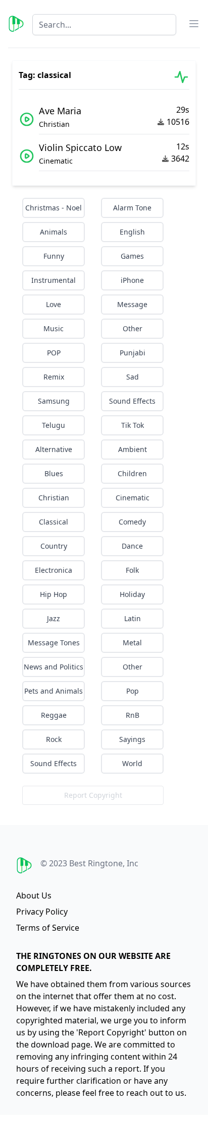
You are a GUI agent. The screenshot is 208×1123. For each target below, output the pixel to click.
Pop (132, 691)
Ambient (132, 449)
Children (132, 473)
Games (132, 256)
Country (53, 546)
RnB (132, 715)
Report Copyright (93, 795)
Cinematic (132, 497)
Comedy (132, 522)
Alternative (53, 449)
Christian (53, 497)
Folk (132, 570)
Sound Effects (132, 401)
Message (132, 304)
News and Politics (53, 666)
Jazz (53, 618)
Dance (132, 546)
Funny (53, 256)
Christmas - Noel (53, 207)
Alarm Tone (132, 207)
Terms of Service (47, 927)
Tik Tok (132, 425)
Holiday (132, 594)
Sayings (132, 739)
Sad (132, 377)
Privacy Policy (42, 911)
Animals (53, 232)
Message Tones (54, 642)
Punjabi (132, 352)
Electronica (53, 570)
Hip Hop (53, 594)
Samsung (54, 401)
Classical (53, 522)
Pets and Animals (53, 691)
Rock (54, 739)
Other (132, 328)
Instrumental (53, 280)
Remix (53, 377)
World (132, 763)
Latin (132, 618)
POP (54, 352)
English (132, 232)
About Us (33, 895)
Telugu (53, 425)
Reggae (54, 715)
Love (53, 304)
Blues (53, 473)
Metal (132, 642)
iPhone (132, 280)
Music (53, 328)
